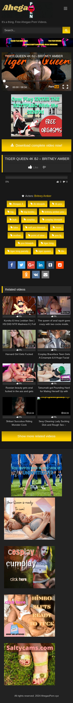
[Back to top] (62, 693)
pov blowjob (27, 243)
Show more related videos (36, 436)
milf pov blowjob (36, 227)
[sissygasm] (36, 495)
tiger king (49, 243)
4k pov (58, 203)
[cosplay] (36, 135)
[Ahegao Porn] (30, 10)
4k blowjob (39, 203)
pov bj (58, 235)
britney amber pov (54, 211)
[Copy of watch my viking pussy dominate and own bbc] (36, 46)
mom (58, 227)
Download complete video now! (38, 145)
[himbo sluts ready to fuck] (29, 635)
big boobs (29, 211)
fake (15, 227)
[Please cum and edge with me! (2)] (29, 538)
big (12, 211)
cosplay (31, 219)
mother (17, 235)
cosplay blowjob (53, 219)
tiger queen (45, 251)
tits (62, 251)
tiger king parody (19, 251)
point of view (37, 235)
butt (14, 219)
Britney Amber (42, 196)
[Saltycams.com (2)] (29, 684)
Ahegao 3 (18, 203)
